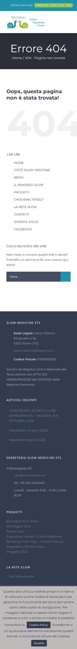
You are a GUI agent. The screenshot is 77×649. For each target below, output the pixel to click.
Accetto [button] (39, 643)
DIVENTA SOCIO (26, 222)
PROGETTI (21, 192)
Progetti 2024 (17, 552)
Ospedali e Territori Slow (25, 547)
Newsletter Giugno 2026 (28, 430)
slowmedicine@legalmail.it (34, 351)
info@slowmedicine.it (30, 475)
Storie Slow (15, 531)
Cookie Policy (38, 625)
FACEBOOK (23, 229)
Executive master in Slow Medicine (34, 536)
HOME (19, 163)
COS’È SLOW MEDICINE (32, 170)
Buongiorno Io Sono (22, 521)
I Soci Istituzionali (20, 576)
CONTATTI (21, 214)
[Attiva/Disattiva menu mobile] (69, 21)
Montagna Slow (18, 526)
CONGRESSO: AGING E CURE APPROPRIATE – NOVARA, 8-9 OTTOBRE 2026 (33, 416)
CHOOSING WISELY (28, 199)
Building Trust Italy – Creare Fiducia (34, 541)
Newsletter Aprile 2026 (27, 440)
